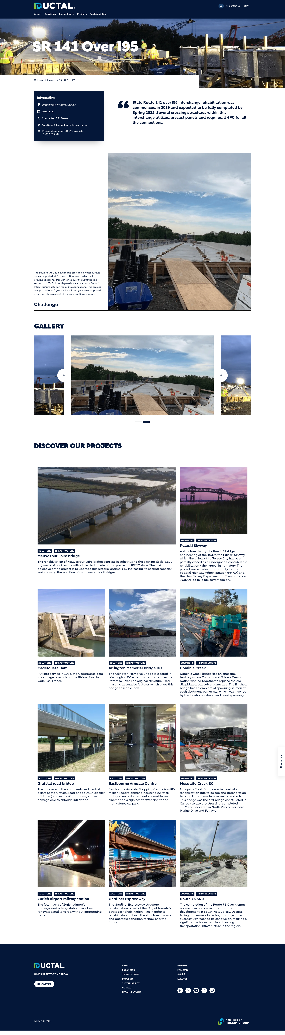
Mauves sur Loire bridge (59, 556)
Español (182, 978)
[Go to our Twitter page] (189, 990)
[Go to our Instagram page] (213, 990)
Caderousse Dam (53, 668)
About (38, 14)
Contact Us (234, 6)
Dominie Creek (193, 668)
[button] (64, 375)
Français (182, 970)
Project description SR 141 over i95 (62, 132)
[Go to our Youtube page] (197, 990)
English (182, 965)
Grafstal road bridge (56, 783)
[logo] (54, 6)
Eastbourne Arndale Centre (133, 783)
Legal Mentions (131, 992)
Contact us (44, 984)
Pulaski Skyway (193, 545)
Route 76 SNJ (192, 899)
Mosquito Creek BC (197, 783)
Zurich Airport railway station (63, 899)
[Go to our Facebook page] (205, 990)
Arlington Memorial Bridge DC (135, 668)
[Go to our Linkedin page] (181, 990)
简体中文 (181, 974)
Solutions (50, 14)
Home (40, 80)
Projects (82, 14)
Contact (127, 987)
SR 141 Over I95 (67, 80)
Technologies (66, 14)
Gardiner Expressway (127, 899)
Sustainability (98, 14)
